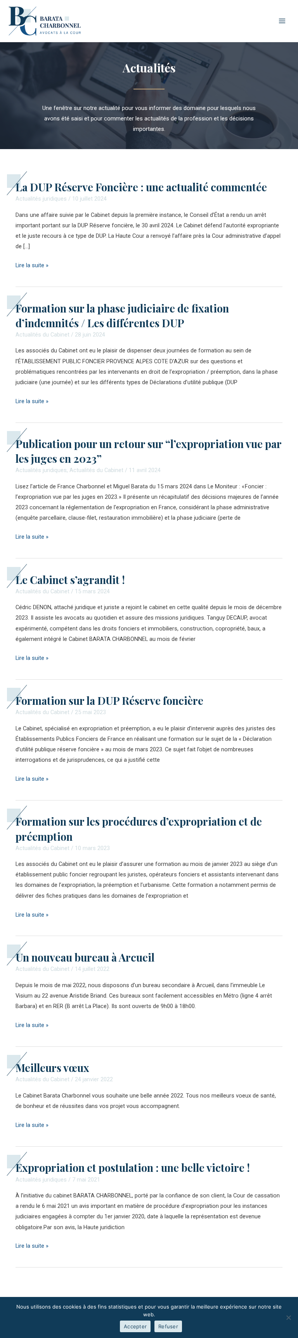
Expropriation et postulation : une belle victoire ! (133, 1167)
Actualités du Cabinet (42, 334)
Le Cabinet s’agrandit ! (70, 579)
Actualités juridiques (41, 198)
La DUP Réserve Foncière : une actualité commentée (141, 187)
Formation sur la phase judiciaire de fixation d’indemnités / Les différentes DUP (122, 315)
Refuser (168, 1326)
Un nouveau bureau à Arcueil (85, 957)
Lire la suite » (32, 264)
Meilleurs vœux (52, 1067)
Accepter (135, 1326)
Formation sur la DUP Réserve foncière (109, 700)
